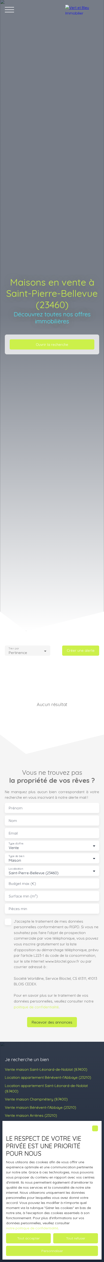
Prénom (15, 808)
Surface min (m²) (23, 896)
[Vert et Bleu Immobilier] (82, 9)
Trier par (13, 648)
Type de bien (16, 856)
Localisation (15, 868)
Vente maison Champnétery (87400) (36, 1099)
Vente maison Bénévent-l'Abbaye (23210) (40, 1107)
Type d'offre (15, 843)
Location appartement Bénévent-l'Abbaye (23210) (48, 1077)
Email (13, 833)
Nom (13, 820)
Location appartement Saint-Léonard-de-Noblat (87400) (46, 1088)
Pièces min (18, 908)
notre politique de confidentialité (32, 1228)
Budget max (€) (22, 883)
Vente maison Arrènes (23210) (31, 1115)
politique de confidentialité (36, 1006)
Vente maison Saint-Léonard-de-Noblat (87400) (46, 1069)
